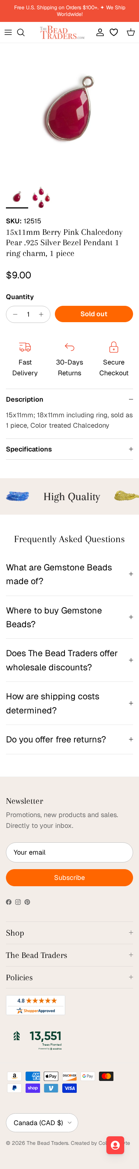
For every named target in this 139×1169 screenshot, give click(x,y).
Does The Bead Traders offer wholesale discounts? (62, 660)
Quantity (20, 296)
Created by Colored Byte (100, 1143)
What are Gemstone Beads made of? (59, 574)
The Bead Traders (47, 1143)
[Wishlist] (114, 32)
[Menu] (8, 32)
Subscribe (69, 877)
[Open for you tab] (115, 1145)
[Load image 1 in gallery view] (69, 112)
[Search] (24, 32)
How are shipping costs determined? (52, 703)
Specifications (29, 449)
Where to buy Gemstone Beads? (54, 617)
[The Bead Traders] (62, 32)
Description (24, 399)
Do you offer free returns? (56, 739)
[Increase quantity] (43, 314)
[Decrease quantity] (13, 314)
